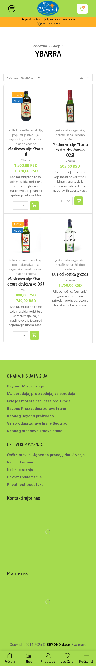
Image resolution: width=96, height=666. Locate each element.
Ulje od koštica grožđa (70, 274)
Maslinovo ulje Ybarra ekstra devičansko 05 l (25, 281)
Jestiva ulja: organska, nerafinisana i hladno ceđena (25, 139)
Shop (56, 46)
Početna (40, 46)
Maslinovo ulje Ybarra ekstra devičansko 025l (70, 150)
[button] (34, 205)
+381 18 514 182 (50, 23)
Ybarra (25, 160)
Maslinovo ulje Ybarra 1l (26, 151)
